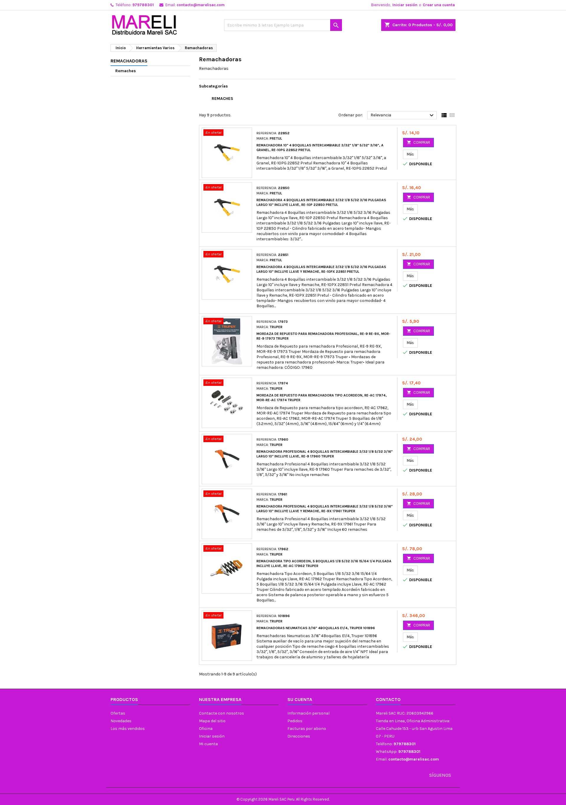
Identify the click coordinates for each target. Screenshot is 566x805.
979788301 (143, 5)
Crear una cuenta (439, 5)
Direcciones (298, 736)
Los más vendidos (128, 728)
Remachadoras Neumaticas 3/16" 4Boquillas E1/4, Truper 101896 (315, 628)
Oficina (206, 728)
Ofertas (118, 713)
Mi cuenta (208, 743)
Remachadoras (129, 61)
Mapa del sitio (212, 720)
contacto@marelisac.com (201, 5)
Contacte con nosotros (221, 713)
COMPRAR (418, 142)
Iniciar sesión (404, 5)
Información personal (308, 713)
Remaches (125, 70)
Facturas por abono (306, 728)
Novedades (121, 720)
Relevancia (403, 115)
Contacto (388, 699)
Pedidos (294, 720)
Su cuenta (299, 699)
